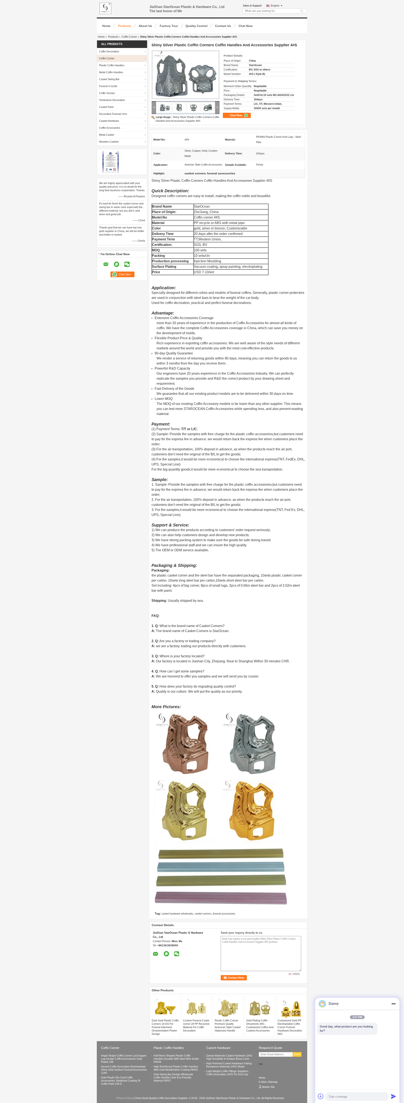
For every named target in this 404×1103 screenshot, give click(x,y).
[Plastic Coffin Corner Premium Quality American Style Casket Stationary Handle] (228, 1008)
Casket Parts (106, 107)
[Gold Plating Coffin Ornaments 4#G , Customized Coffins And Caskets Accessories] (260, 1008)
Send (297, 1054)
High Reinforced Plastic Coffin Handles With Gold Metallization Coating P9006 (176, 1068)
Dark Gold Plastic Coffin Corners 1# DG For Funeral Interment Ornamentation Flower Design (165, 1027)
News (262, 1077)
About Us (145, 26)
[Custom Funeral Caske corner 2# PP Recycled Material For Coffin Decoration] (196, 1008)
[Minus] (393, 1003)
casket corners (203, 913)
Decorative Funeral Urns (113, 114)
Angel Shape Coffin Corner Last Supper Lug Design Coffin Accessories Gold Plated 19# (123, 1058)
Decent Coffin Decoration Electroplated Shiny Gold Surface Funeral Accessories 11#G (124, 1069)
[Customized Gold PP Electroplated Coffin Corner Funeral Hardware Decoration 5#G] (291, 1008)
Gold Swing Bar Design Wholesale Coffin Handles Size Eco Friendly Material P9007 (173, 1077)
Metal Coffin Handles (111, 72)
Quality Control (196, 26)
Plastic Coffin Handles (111, 65)
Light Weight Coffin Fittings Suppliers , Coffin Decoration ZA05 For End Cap (228, 1073)
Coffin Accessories (109, 127)
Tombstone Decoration (112, 100)
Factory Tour (169, 26)
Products (124, 26)
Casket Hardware (109, 120)
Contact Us (223, 26)
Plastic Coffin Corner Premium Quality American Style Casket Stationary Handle (228, 1025)
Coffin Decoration (109, 51)
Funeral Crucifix (108, 86)
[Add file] (321, 1096)
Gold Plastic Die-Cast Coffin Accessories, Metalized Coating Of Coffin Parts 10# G (120, 1080)
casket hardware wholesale (177, 913)
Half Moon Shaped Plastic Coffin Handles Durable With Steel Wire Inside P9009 (176, 1058)
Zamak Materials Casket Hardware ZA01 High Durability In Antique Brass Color (229, 1057)
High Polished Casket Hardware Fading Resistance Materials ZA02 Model (229, 1065)
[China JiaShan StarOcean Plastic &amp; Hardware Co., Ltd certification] (110, 161)
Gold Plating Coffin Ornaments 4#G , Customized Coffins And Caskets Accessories (260, 1025)
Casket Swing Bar (109, 79)
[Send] (393, 1096)
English (275, 5)
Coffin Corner (129, 36)
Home (106, 26)
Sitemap (273, 1081)
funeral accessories (224, 913)
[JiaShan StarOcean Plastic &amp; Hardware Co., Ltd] (105, 8)
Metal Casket (106, 134)
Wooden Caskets (109, 141)
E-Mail (262, 1081)
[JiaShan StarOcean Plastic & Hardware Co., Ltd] (217, 107)
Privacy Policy (124, 1098)
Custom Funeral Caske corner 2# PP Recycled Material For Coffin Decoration (196, 1025)
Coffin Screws (107, 93)
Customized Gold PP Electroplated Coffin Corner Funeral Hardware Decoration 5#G (290, 1027)
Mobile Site (268, 1087)
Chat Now (245, 26)
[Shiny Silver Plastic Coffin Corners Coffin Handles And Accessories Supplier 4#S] (185, 74)
